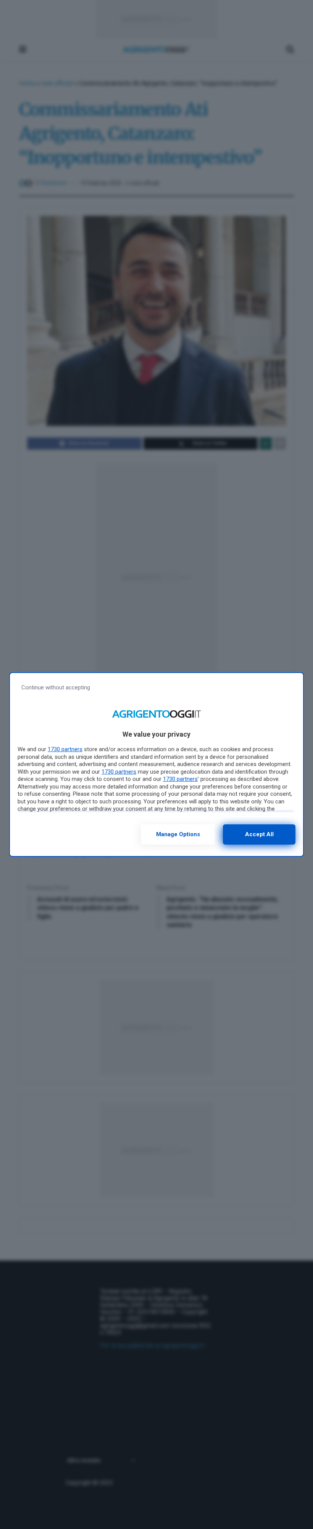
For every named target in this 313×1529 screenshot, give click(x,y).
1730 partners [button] (65, 749)
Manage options (178, 834)
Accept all (259, 834)
